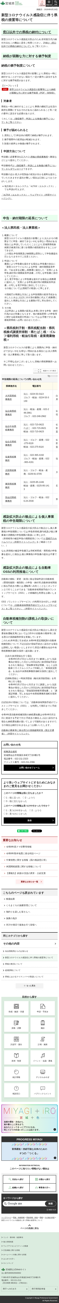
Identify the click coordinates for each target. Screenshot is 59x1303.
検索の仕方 (52, 1209)
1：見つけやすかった (16, 810)
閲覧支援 (49, 3)
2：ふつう (30, 798)
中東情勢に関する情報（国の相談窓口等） (27, 860)
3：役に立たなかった (16, 801)
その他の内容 (11, 943)
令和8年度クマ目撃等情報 (19, 847)
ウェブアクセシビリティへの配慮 (15, 1246)
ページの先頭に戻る (29, 1228)
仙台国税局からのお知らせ (16, 951)
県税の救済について (13, 964)
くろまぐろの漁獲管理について (21, 905)
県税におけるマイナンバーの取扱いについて (24, 977)
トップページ (6, 1218)
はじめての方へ (9, 1259)
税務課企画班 (10, 751)
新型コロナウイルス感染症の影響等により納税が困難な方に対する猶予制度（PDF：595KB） (32, 91)
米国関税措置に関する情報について (23, 866)
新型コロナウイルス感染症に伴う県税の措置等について (29, 957)
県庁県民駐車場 (38, 1289)
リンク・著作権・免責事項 (13, 1237)
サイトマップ (8, 1263)
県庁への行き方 (9, 1289)
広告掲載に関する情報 (11, 1250)
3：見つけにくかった (16, 814)
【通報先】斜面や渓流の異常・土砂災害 (26, 873)
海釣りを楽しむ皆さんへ (18, 912)
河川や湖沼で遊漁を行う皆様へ (21, 925)
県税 (41, 1218)
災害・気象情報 (42, 3)
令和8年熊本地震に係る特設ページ (23, 853)
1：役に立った (13, 798)
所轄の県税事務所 (39, 157)
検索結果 (10, 899)
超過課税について (12, 970)
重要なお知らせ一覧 (29, 882)
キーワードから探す (13, 1198)
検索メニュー (55, 3)
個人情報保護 (8, 1242)
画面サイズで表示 (49, 371)
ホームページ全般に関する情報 (14, 1255)
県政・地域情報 (19, 1218)
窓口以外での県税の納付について (27, 32)
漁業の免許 (11, 918)
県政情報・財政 (32, 1218)
